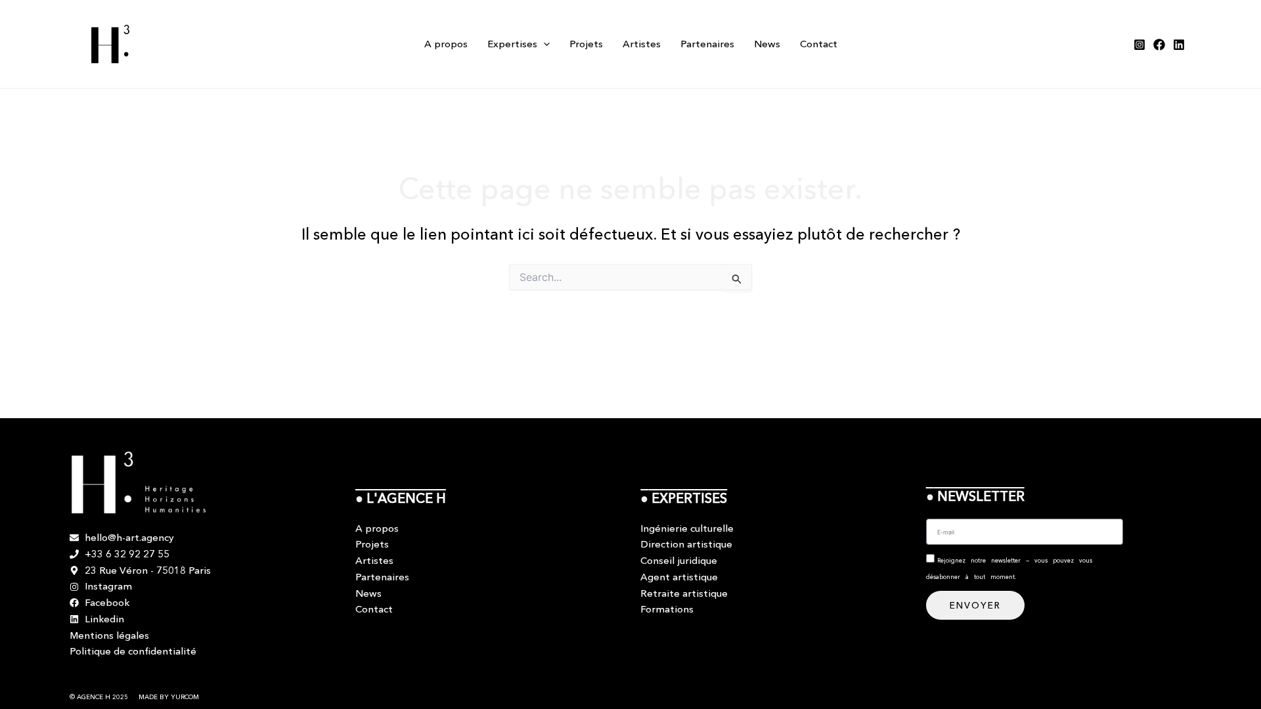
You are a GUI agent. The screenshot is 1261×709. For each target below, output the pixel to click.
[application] (543, 44)
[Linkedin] (1179, 45)
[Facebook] (1159, 45)
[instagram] (1139, 45)
